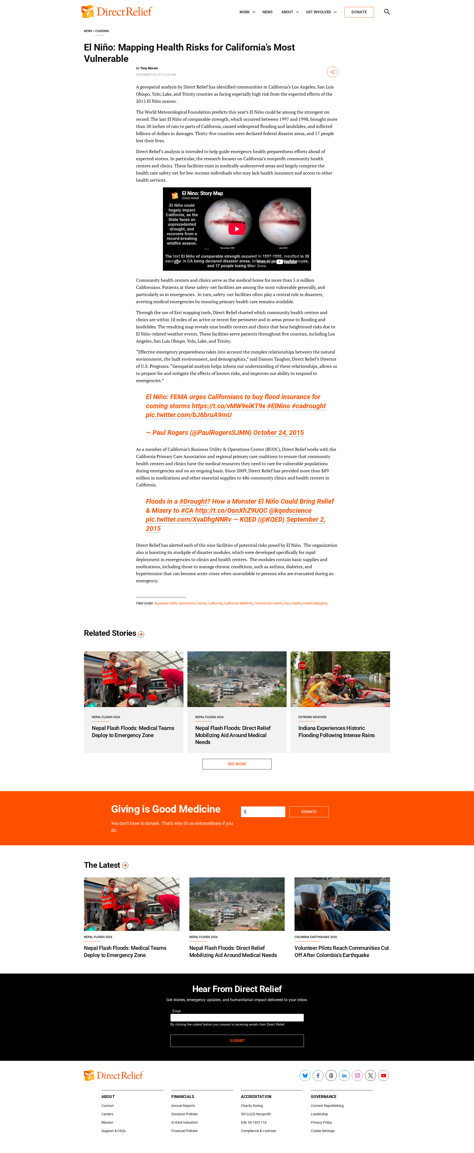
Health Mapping (315, 603)
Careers (107, 1114)
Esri (287, 603)
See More (237, 764)
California (215, 603)
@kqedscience (290, 510)
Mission (107, 1122)
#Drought (193, 501)
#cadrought (309, 406)
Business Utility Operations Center (180, 603)
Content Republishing (327, 1106)
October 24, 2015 (278, 433)
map (189, 327)
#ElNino (278, 406)
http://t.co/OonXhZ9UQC (231, 510)
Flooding (102, 31)
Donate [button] (359, 12)
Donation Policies (184, 1114)
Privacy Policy (321, 1122)
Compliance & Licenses (258, 1131)
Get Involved (318, 12)
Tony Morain (149, 68)
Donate (308, 812)
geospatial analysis (158, 87)
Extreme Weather (312, 717)
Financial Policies (184, 1131)
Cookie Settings (323, 1131)
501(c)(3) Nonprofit (256, 1114)
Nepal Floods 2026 (106, 717)
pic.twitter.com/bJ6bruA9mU (189, 415)
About (287, 12)
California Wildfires (238, 603)
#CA (187, 510)
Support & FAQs (113, 1131)
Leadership (319, 1114)
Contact (107, 1106)
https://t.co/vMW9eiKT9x (228, 406)
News (267, 12)
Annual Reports (183, 1106)
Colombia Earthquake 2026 (316, 937)
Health (296, 603)
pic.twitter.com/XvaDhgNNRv (188, 519)
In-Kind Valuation (184, 1122)
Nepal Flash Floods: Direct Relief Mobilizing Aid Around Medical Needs (233, 735)
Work (244, 12)
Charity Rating (252, 1106)
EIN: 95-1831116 (254, 1122)
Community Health (268, 603)
